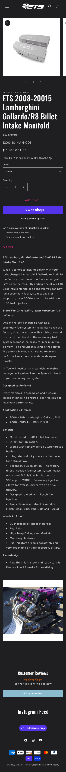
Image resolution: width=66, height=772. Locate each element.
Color (6, 164)
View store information (20, 237)
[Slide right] (41, 82)
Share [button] (9, 246)
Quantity (7, 180)
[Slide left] (25, 82)
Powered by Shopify (49, 765)
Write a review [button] (33, 693)
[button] (7, 6)
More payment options (33, 218)
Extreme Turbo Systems (27, 765)
